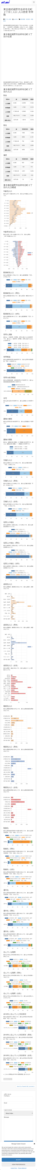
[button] (34, 1144)
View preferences (18, 1164)
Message (6, 1117)
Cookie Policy (14, 1168)
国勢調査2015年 (8, 1079)
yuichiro (16, 19)
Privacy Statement (22, 1168)
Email (5, 1103)
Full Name (7, 1096)
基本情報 (23, 19)
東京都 (28, 19)
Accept (18, 1160)
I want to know (8, 1110)
